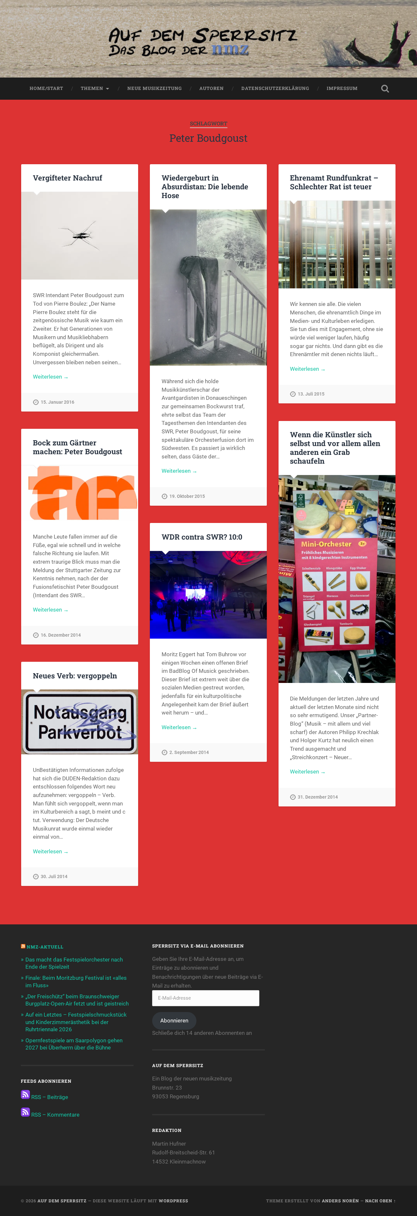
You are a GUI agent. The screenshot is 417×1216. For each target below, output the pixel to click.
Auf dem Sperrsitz (62, 1200)
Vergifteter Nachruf (67, 177)
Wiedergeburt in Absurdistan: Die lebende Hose (205, 186)
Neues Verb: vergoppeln (75, 675)
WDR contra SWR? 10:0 (202, 537)
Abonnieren (174, 1020)
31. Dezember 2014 (318, 797)
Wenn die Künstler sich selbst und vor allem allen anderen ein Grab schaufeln (335, 447)
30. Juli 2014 (54, 876)
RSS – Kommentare (54, 1114)
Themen (92, 88)
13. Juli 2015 (311, 394)
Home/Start (46, 88)
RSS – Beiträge (49, 1097)
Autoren (211, 88)
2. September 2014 (189, 752)
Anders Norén (340, 1200)
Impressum (342, 88)
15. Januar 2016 (57, 402)
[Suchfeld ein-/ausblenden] (385, 89)
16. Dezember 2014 (61, 635)
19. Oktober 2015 (187, 496)
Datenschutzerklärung (275, 88)
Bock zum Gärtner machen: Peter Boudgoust (77, 447)
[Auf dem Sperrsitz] (208, 39)
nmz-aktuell (45, 947)
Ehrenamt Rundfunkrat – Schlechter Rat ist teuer (334, 182)
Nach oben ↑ (380, 1200)
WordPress (173, 1200)
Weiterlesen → (51, 376)
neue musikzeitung (154, 88)
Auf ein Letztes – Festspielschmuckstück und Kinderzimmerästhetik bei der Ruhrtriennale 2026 (76, 1021)
